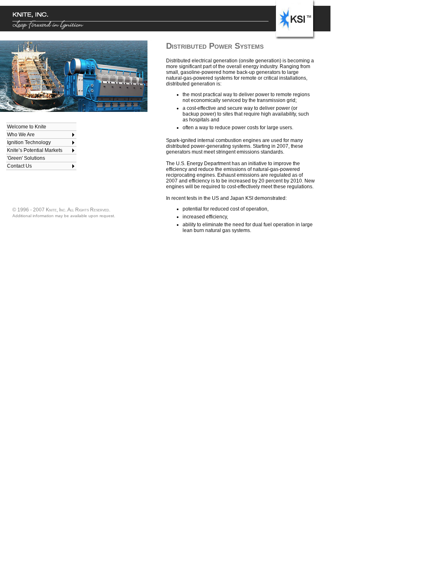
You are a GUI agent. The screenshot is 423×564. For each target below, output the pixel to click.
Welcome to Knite (26, 127)
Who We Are (21, 134)
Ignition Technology (29, 142)
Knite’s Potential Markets (34, 150)
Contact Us (19, 166)
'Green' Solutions (26, 158)
